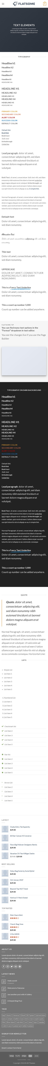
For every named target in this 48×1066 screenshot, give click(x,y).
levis (26, 1019)
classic (9, 1015)
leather (16, 1019)
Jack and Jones (40, 1015)
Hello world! (12, 981)
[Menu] (3, 4)
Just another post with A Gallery (19, 994)
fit (27, 1015)
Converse (16, 1015)
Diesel (23, 1015)
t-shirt (4, 1026)
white (24, 1026)
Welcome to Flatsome (15, 988)
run (26, 1022)
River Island (11, 1022)
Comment (10, 983)
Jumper (10, 1019)
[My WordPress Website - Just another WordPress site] (24, 4)
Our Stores (22, 1059)
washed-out (17, 1026)
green (32, 1015)
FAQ (29, 1059)
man (31, 1019)
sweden (41, 1022)
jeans (4, 1019)
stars (35, 1022)
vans (9, 1026)
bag (3, 1015)
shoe (30, 1022)
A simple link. (34, 189)
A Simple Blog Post (14, 1001)
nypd (36, 1019)
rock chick (20, 1022)
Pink (3, 1022)
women (30, 1026)
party (41, 1019)
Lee (22, 1019)
